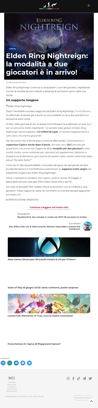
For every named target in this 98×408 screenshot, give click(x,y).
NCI (11, 378)
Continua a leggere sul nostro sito (49, 207)
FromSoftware (82, 111)
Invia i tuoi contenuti (83, 398)
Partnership (11, 385)
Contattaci (12, 387)
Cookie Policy (11, 389)
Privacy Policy (11, 391)
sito (19, 194)
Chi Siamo (12, 382)
